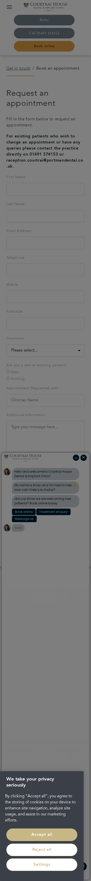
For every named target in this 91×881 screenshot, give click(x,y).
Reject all (42, 850)
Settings (41, 865)
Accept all (41, 835)
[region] (42, 826)
